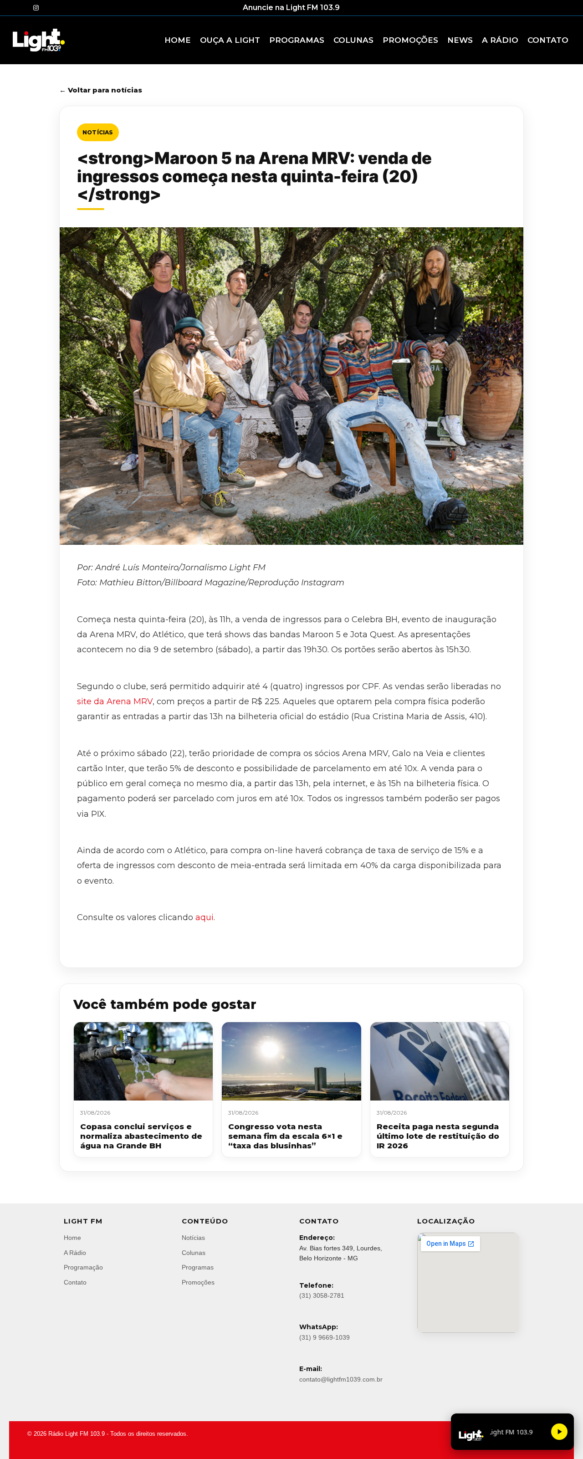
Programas (198, 1267)
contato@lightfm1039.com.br (341, 1379)
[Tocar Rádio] (559, 1431)
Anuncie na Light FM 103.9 (291, 7)
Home (72, 1237)
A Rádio (75, 1252)
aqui (204, 917)
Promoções (198, 1282)
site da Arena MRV (115, 701)
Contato (75, 1282)
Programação (83, 1267)
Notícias (97, 132)
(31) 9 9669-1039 (324, 1337)
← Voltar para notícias (100, 90)
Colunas (193, 1252)
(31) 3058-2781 (321, 1295)
